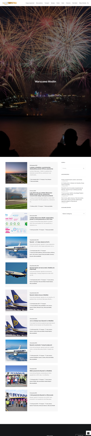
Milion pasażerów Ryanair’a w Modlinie (41, 371)
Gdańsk (34, 307)
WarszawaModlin (37, 256)
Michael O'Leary (40, 307)
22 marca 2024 (34, 206)
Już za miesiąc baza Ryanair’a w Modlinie (41, 320)
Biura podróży (39, 3)
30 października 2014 (35, 279)
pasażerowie (36, 405)
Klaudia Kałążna (49, 281)
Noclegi (53, 3)
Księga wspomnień (30, 3)
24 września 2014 (34, 329)
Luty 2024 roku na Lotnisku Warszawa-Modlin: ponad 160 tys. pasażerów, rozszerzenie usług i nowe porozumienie (41, 194)
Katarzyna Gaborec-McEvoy (48, 252)
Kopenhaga (35, 281)
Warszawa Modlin (34, 181)
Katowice (52, 254)
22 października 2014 (35, 303)
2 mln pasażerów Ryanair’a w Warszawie (41, 395)
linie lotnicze (35, 254)
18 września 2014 (34, 355)
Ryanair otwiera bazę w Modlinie (39, 295)
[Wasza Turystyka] (9, 3)
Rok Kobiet (74, 3)
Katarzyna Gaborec (43, 405)
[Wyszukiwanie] (88, 3)
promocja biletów (34, 305)
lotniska (35, 331)
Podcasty (68, 3)
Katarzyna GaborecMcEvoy (36, 252)
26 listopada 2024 (35, 179)
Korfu (31, 254)
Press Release (48, 179)
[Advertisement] (73, 229)
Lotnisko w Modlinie (34, 357)
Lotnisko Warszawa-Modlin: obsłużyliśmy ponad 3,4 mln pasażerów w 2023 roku (42, 218)
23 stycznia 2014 (34, 403)
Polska (58, 3)
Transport (47, 3)
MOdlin (34, 381)
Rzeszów (31, 256)
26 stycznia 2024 (34, 229)
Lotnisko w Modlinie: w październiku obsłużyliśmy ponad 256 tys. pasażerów (41, 168)
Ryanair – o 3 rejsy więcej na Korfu (39, 242)
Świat (63, 3)
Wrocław (31, 309)
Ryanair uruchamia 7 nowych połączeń (41, 345)
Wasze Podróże (82, 3)
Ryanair (40, 254)
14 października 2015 (35, 250)
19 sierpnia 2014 (34, 379)
